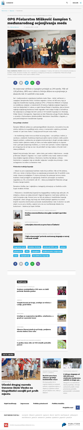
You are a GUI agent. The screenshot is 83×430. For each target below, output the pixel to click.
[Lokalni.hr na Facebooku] (78, 408)
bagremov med (19, 247)
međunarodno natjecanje (52, 251)
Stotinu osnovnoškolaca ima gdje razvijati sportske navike (45, 214)
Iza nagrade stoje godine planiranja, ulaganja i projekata (43, 233)
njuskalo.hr (55, 417)
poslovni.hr (39, 415)
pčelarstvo (18, 251)
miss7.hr (57, 415)
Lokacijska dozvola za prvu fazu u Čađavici (42, 225)
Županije (12, 10)
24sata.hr (32, 415)
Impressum (25, 403)
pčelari (63, 247)
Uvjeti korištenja (10, 403)
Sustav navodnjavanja (31, 222)
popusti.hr (63, 417)
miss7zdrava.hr (26, 417)
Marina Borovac (14, 27)
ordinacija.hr (74, 415)
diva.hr (52, 415)
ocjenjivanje (25, 255)
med (15, 255)
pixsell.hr (69, 417)
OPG (27, 251)
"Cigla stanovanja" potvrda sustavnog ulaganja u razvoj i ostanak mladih (47, 237)
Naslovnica (4, 10)
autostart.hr (41, 417)
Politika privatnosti (40, 403)
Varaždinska (19, 10)
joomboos (48, 417)
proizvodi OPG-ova (50, 247)
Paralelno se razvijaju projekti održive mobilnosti (40, 210)
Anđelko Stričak (34, 247)
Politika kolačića (58, 403)
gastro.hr (34, 417)
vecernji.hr (25, 415)
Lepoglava (36, 251)
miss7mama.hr (65, 415)
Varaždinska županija (41, 255)
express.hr (46, 415)
